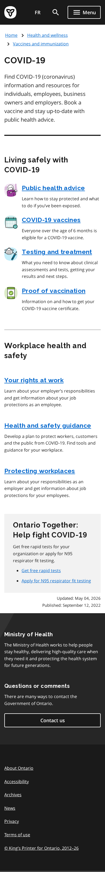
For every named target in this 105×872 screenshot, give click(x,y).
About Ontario (18, 768)
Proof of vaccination (53, 290)
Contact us (52, 720)
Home (11, 35)
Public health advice (53, 187)
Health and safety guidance (47, 425)
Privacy (11, 821)
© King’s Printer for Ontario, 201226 (41, 848)
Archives (13, 795)
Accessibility (16, 781)
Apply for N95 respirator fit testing (56, 581)
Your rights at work (34, 380)
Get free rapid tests (41, 570)
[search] (55, 12)
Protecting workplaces (39, 470)
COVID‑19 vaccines (51, 219)
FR (38, 12)
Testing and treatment (57, 251)
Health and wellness (47, 35)
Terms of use (17, 835)
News (9, 808)
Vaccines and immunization (41, 44)
